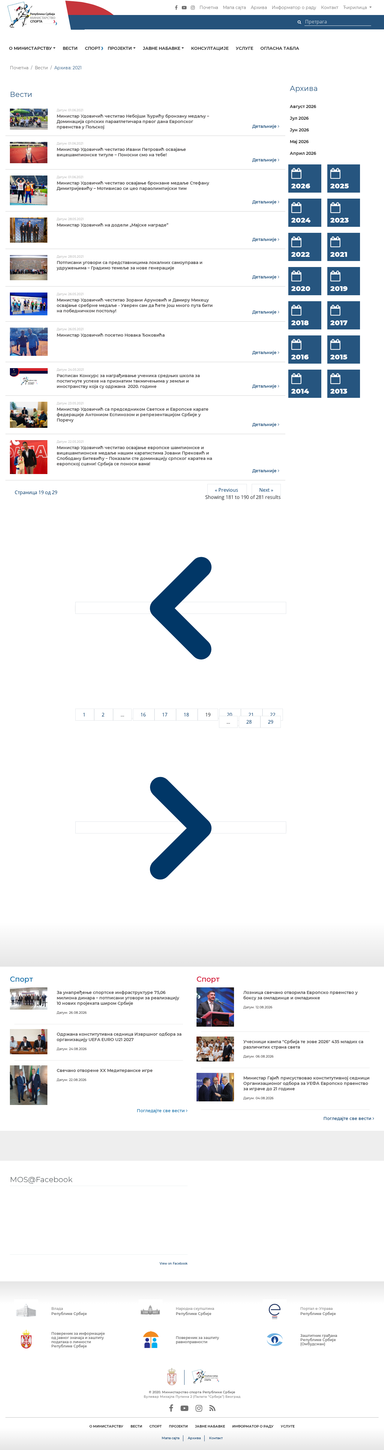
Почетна (209, 7)
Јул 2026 (299, 118)
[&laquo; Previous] (180, 608)
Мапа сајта (234, 7)
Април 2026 (303, 153)
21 (251, 714)
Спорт (92, 48)
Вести (70, 48)
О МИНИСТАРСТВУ (106, 1426)
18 (187, 714)
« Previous (227, 490)
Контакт (329, 7)
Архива (259, 7)
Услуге (244, 48)
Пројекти (120, 48)
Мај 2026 (299, 141)
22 (272, 714)
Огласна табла (279, 48)
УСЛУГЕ (288, 1426)
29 (270, 722)
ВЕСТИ (136, 1426)
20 (230, 714)
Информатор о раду (294, 7)
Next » (266, 490)
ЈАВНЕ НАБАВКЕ (210, 1426)
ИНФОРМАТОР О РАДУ (253, 1426)
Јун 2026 (299, 130)
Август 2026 (303, 106)
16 (143, 714)
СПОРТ (155, 1426)
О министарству (31, 48)
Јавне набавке (162, 48)
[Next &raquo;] (180, 827)
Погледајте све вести (161, 1110)
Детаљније (265, 126)
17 (165, 714)
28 (249, 722)
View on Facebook (174, 1263)
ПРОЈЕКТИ (178, 1426)
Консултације (210, 48)
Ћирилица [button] (355, 7)
